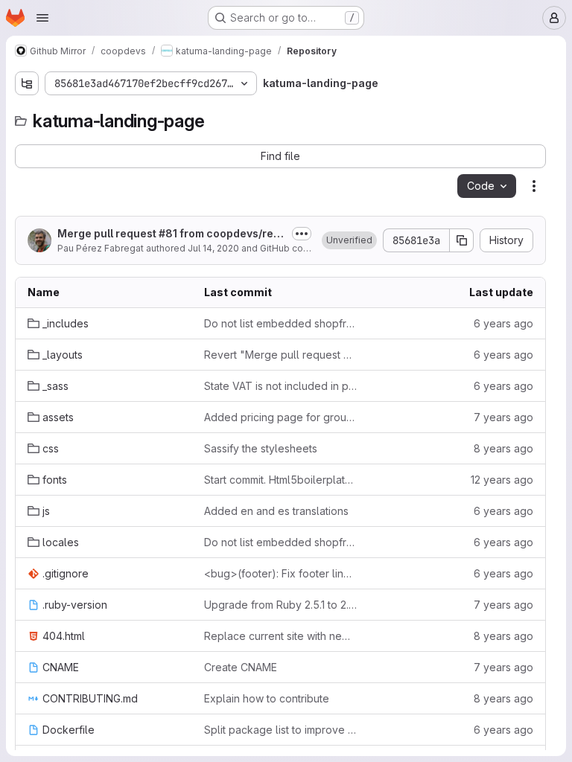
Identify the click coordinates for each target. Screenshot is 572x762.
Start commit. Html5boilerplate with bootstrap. (280, 479)
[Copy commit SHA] (462, 240)
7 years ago (503, 417)
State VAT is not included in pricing (280, 386)
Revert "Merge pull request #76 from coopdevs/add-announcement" (280, 354)
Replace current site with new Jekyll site (280, 636)
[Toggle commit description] (301, 233)
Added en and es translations (276, 511)
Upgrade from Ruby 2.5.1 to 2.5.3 (280, 604)
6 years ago (503, 323)
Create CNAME (240, 667)
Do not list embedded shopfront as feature (280, 323)
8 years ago (503, 448)
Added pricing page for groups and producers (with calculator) (280, 417)
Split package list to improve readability (280, 729)
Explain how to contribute (266, 698)
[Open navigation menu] (42, 18)
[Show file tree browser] (27, 83)
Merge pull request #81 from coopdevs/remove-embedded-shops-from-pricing (169, 234)
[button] (349, 240)
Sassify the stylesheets (260, 448)
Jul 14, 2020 (213, 248)
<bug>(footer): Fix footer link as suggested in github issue (280, 573)
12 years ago (502, 479)
